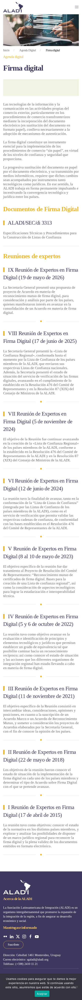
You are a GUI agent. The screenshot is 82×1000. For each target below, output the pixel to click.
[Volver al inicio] (13, 7)
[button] (77, 7)
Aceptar (42, 993)
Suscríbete (13, 944)
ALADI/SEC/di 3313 (30, 223)
